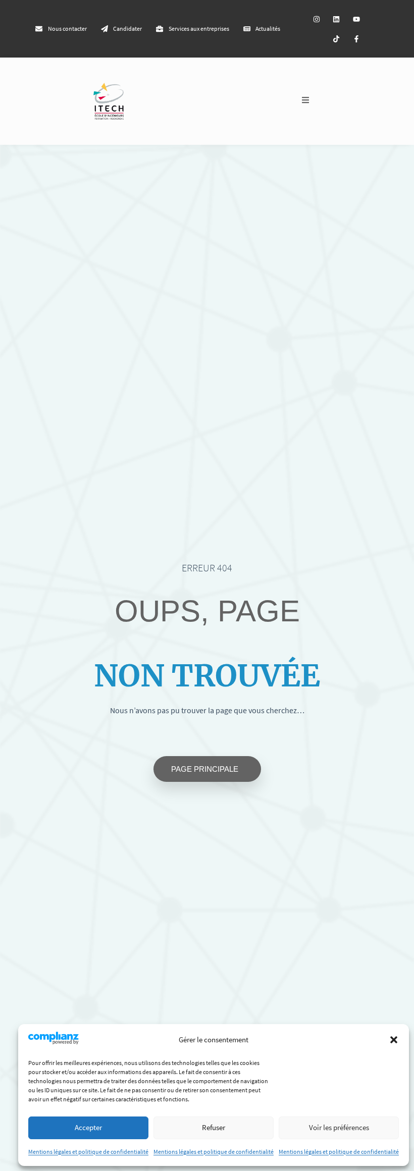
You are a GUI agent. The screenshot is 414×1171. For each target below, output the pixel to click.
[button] (394, 1040)
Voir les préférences (339, 1127)
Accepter (88, 1127)
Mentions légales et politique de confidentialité (88, 1151)
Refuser (213, 1127)
